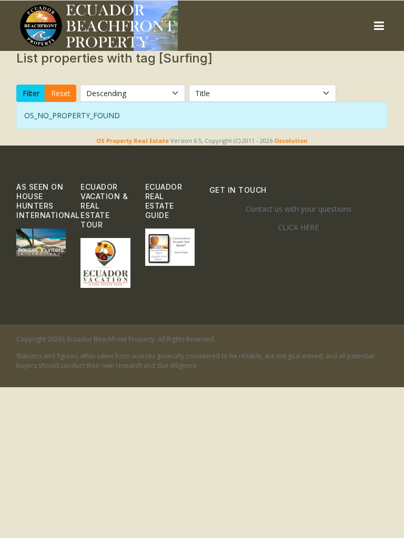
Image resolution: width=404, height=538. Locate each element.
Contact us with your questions (298, 209)
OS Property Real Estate (132, 140)
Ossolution (291, 140)
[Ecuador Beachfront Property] (99, 26)
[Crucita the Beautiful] (41, 241)
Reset (60, 93)
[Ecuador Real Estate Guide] (170, 246)
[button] (379, 26)
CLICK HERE (298, 227)
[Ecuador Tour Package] (105, 262)
